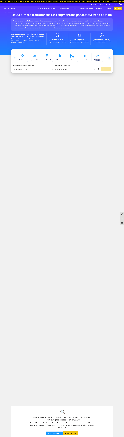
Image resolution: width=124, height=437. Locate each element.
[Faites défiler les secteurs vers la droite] (109, 57)
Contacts (109, 8)
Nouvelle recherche (55, 433)
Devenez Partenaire (86, 8)
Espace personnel (97, 4)
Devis (119, 8)
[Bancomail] (9, 9)
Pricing (75, 8)
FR (108, 4)
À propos (99, 8)
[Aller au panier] (120, 5)
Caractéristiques (64, 8)
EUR (114, 4)
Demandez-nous (71, 433)
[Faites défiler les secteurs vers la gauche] (14, 57)
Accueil (4, 12)
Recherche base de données (46, 8)
